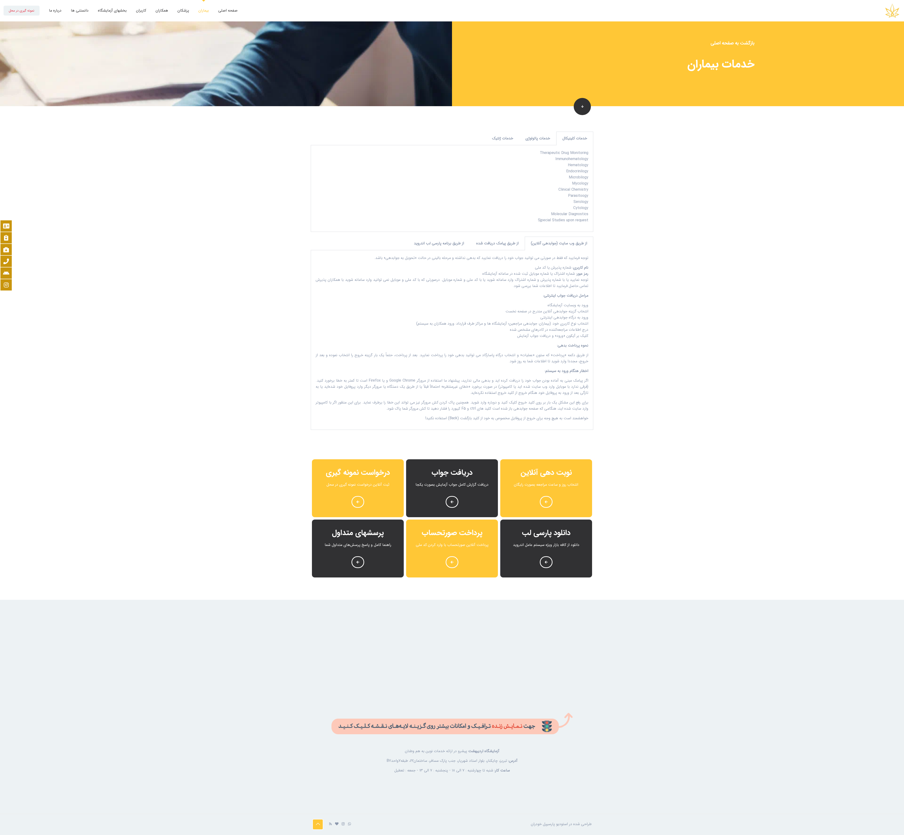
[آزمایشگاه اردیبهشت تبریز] (892, 10)
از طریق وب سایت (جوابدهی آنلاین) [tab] (559, 243)
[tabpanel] (452, 188)
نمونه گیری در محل (21, 10)
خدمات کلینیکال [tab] (574, 138)
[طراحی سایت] (336, 824)
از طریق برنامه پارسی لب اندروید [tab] (439, 243)
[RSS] (330, 824)
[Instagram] (343, 824)
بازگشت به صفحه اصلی (732, 43)
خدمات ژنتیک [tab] (502, 138)
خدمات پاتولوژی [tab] (537, 138)
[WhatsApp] (349, 824)
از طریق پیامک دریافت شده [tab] (497, 243)
